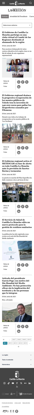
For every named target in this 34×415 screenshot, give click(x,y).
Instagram (4, 383)
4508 (19, 339)
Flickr (25, 383)
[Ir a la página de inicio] (17, 3)
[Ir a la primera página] (5, 339)
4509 (24, 339)
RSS (17, 387)
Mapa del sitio (26, 403)
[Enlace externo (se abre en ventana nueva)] (13, 411)
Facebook (17, 383)
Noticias (5, 16)
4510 (29, 339)
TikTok (9, 383)
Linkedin (29, 383)
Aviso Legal (18, 403)
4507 (14, 339)
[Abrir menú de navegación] (3, 3)
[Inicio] (17, 375)
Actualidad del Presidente (18, 16)
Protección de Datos (7, 403)
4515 (25, 343)
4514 (20, 343)
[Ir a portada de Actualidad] (17, 10)
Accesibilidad (5, 406)
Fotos (5, 86)
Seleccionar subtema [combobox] (10, 25)
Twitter (21, 383)
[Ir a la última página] (17, 346)
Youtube (13, 383)
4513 (15, 343)
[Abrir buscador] (30, 3)
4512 (10, 343)
